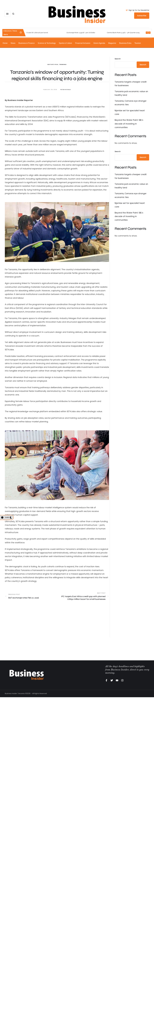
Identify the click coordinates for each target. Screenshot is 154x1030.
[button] (137, 10)
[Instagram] (122, 680)
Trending (63, 64)
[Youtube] (117, 680)
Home (5, 43)
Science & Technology (47, 43)
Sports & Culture (65, 43)
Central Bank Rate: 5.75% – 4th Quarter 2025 (123, 33)
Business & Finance (26, 43)
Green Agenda (99, 43)
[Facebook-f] (106, 680)
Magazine (112, 43)
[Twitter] (111, 680)
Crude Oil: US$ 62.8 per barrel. (37, 33)
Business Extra (125, 43)
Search (118, 59)
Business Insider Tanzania (15, 693)
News (13, 43)
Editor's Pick (52, 64)
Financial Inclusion (82, 43)
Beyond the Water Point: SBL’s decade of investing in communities (129, 124)
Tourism (137, 43)
